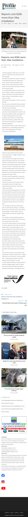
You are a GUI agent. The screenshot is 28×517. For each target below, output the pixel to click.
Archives (16, 512)
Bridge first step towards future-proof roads (14, 362)
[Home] (1, 23)
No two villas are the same (7, 403)
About (11, 512)
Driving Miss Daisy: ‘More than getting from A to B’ (12, 406)
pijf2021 (5, 288)
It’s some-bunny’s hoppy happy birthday (14, 389)
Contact (21, 512)
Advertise (7, 512)
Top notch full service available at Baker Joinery (12, 409)
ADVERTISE (4, 437)
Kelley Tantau (7, 65)
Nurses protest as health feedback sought (14, 336)
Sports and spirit (5, 411)
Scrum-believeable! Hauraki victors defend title (12, 400)
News (5, 67)
